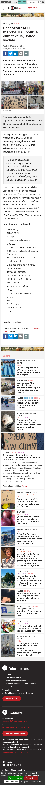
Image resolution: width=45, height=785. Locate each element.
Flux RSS (8, 687)
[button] (39, 2)
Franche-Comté (23, 571)
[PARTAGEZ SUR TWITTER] (10, 53)
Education (21, 573)
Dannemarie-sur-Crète (27, 492)
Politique (31, 494)
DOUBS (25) (21, 549)
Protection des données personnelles (20, 684)
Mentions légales (12, 690)
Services (27, 606)
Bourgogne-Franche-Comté (26, 362)
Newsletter (11, 698)
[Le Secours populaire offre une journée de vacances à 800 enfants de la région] (8, 364)
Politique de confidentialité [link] (30, 782)
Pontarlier (22, 380)
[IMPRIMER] (26, 53)
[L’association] (8, 383)
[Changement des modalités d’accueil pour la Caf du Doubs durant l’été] (8, 609)
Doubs (19, 606)
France (20, 398)
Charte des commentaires (15, 680)
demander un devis (15, 733)
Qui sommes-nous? (13, 677)
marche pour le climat (12, 322)
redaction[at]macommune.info (14, 721)
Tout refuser (31, 778)
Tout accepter (15, 778)
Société (27, 418)
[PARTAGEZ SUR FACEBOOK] (5, 53)
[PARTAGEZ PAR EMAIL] (20, 53)
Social (17, 23)
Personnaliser (12, 781)
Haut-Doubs (22, 512)
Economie (28, 398)
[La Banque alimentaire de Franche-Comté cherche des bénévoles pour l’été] (8, 624)
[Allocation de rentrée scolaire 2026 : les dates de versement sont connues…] (8, 401)
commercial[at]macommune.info (15, 727)
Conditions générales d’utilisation (19, 693)
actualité (21, 494)
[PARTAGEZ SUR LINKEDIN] (15, 53)
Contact (8, 674)
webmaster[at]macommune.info (15, 752)
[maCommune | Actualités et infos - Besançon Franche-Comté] (14, 8)
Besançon (8, 23)
